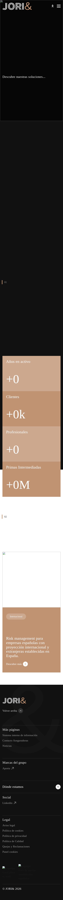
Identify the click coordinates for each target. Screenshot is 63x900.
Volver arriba (9, 710)
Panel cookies (10, 851)
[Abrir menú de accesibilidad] (52, 6)
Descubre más (14, 664)
